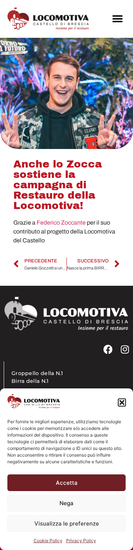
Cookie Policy (48, 540)
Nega (66, 503)
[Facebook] (108, 349)
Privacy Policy (81, 540)
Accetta (67, 482)
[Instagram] (124, 349)
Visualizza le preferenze (66, 523)
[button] (122, 402)
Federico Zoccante (61, 222)
